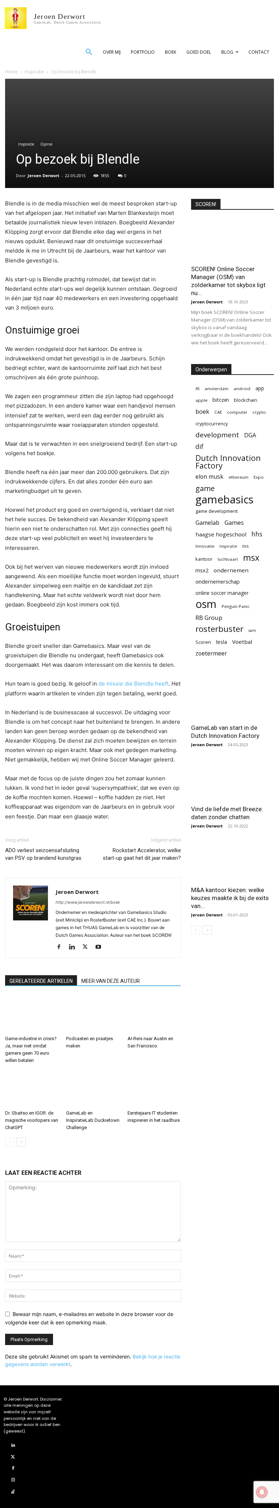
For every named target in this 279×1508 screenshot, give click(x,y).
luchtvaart (228, 559)
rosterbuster (219, 629)
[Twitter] (88, 947)
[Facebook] (62, 947)
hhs (256, 534)
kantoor (204, 559)
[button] (89, 52)
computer (237, 412)
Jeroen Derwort (43, 175)
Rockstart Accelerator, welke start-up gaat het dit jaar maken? (142, 854)
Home (11, 72)
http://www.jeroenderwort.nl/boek (88, 902)
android (242, 388)
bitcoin (221, 399)
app (259, 388)
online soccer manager (221, 592)
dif (199, 446)
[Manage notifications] (262, 1492)
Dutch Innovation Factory (228, 461)
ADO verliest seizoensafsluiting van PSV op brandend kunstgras (43, 854)
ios (245, 546)
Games (234, 522)
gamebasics (224, 499)
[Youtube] (101, 947)
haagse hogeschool (220, 534)
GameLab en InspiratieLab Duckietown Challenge (93, 1120)
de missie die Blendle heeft (133, 683)
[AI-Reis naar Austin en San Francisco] (154, 1014)
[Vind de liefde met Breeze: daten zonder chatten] (232, 779)
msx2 (202, 570)
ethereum (238, 477)
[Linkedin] (75, 947)
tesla (221, 641)
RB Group (208, 617)
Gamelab (207, 523)
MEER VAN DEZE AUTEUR (110, 981)
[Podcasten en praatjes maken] (93, 1014)
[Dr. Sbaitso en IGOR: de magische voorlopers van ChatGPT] (31, 1088)
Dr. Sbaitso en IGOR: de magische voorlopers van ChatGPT (31, 1120)
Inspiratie (34, 72)
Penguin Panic (236, 606)
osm (206, 604)
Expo (259, 477)
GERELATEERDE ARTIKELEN (41, 981)
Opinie (46, 144)
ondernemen (231, 570)
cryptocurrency (211, 423)
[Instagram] (13, 1480)
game (205, 488)
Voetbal (242, 641)
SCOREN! (205, 204)
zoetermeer (211, 653)
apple (201, 400)
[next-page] (21, 1142)
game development (216, 511)
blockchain (245, 400)
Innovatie (204, 546)
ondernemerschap (217, 581)
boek (202, 411)
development (217, 435)
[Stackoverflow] (13, 1492)
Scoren (203, 642)
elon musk (209, 477)
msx (251, 557)
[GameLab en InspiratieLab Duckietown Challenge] (93, 1088)
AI (197, 388)
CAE (218, 412)
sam (252, 630)
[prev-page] (9, 1142)
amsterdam (217, 388)
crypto (259, 412)
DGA (250, 435)
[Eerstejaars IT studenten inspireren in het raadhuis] (154, 1088)
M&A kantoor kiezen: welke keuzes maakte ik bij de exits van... (230, 898)
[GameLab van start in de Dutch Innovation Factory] (232, 698)
